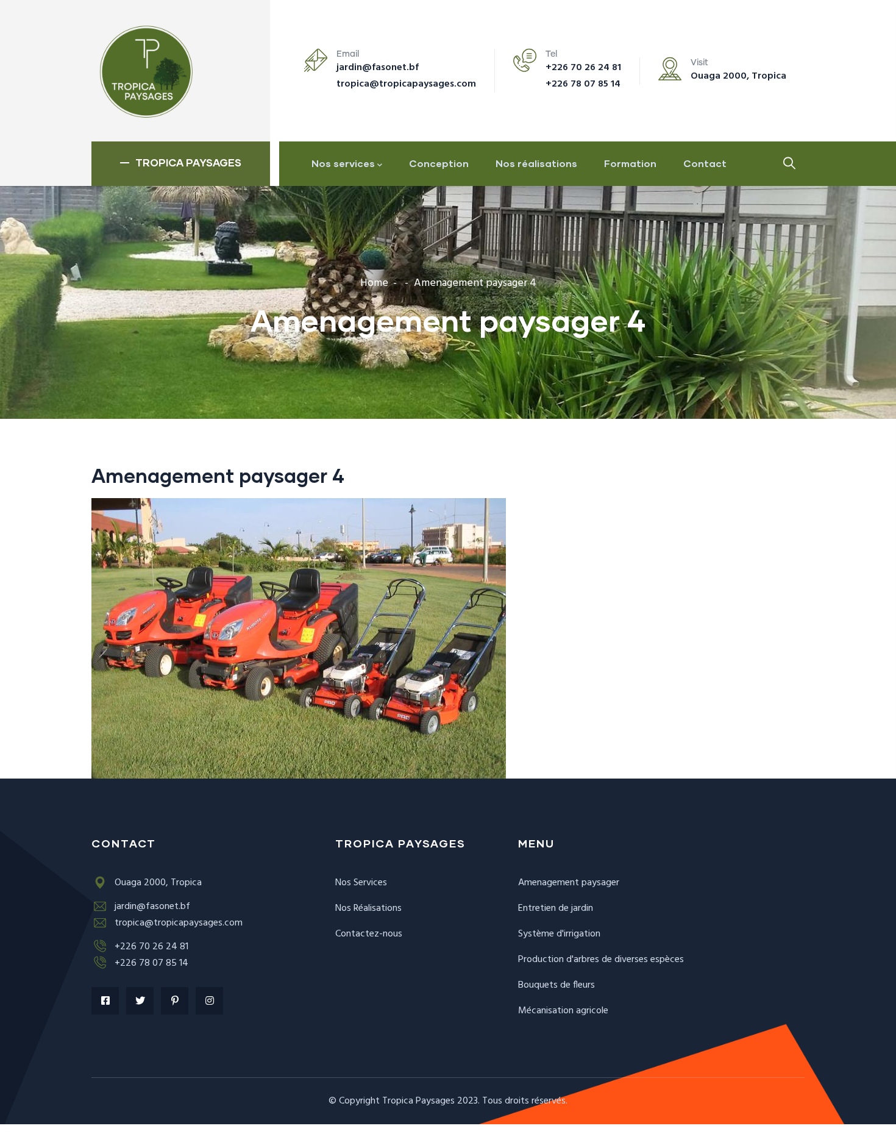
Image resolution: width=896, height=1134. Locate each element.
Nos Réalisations (368, 908)
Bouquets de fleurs (556, 985)
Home (374, 283)
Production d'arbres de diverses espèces (601, 960)
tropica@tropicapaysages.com (406, 84)
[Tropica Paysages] (144, 70)
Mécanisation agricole (563, 1011)
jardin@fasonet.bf (377, 68)
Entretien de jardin (555, 908)
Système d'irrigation (559, 934)
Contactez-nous (368, 934)
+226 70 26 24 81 (583, 68)
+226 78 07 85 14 (583, 84)
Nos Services (361, 883)
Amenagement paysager (568, 883)
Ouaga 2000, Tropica (738, 76)
